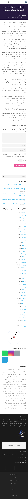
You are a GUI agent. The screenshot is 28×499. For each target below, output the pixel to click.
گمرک (11, 408)
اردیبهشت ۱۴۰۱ (22, 229)
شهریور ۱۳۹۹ (23, 284)
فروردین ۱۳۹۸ (23, 326)
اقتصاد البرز (13, 381)
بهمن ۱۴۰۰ (23, 237)
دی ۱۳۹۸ (24, 306)
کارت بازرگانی (17, 405)
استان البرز (11, 374)
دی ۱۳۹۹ (24, 273)
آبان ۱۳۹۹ (24, 279)
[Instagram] (11, 353)
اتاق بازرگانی (10, 369)
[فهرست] (8, 2)
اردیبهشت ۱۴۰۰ (22, 262)
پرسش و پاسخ (14, 487)
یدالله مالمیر (7, 408)
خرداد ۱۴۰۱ (23, 226)
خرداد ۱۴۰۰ (23, 259)
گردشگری (14, 408)
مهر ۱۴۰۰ (24, 248)
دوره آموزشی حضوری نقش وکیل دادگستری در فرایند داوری (14, 194)
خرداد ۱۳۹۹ (23, 293)
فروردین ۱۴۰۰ (23, 265)
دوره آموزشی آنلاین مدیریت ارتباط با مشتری (14, 203)
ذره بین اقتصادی (13, 386)
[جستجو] (5, 2)
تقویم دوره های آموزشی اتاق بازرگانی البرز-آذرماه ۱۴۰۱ (14, 189)
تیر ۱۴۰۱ (24, 223)
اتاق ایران (17, 369)
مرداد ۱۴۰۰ (23, 254)
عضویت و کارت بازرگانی (14, 481)
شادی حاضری (22, 393)
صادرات (17, 393)
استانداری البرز (20, 377)
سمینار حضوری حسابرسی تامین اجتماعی (15, 184)
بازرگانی (17, 384)
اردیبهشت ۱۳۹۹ (22, 295)
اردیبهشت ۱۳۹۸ (22, 323)
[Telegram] (5, 360)
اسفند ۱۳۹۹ (23, 268)
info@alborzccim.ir (19, 463)
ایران (20, 384)
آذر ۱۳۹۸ (24, 309)
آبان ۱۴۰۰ (24, 246)
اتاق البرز (23, 369)
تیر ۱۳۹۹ (24, 290)
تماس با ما (14, 493)
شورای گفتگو (14, 496)
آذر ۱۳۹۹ (24, 276)
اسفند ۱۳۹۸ (23, 301)
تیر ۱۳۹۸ (24, 317)
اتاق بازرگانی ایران (5, 372)
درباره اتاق (14, 490)
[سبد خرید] (2, 2)
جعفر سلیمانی (13, 384)
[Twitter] (16, 468)
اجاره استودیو (20, 374)
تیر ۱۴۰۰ (24, 257)
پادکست (11, 400)
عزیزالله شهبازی (11, 393)
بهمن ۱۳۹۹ (23, 270)
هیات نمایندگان (19, 401)
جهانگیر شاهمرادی (6, 384)
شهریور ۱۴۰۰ (23, 251)
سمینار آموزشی (6, 391)
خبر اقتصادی (22, 386)
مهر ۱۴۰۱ (24, 215)
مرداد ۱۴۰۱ (24, 221)
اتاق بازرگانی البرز (18, 372)
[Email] (17, 353)
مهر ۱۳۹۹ (24, 282)
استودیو (14, 376)
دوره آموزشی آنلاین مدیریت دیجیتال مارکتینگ (13, 199)
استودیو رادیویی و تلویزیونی (15, 378)
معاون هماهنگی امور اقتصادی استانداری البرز (14, 398)
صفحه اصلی (14, 478)
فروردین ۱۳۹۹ (23, 298)
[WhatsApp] (5, 353)
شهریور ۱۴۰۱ (23, 218)
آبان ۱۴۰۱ (24, 212)
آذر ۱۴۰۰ (24, 243)
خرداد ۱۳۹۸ (23, 320)
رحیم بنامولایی (13, 391)
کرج (12, 406)
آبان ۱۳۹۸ (24, 312)
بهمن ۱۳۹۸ (23, 304)
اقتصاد (20, 381)
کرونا (9, 405)
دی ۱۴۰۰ (24, 240)
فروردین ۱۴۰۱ (23, 232)
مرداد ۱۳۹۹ (23, 287)
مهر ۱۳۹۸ (24, 315)
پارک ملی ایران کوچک (14, 403)
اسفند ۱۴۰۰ (23, 234)
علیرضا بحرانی (10, 395)
